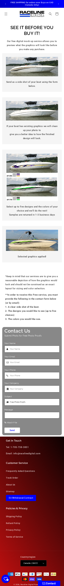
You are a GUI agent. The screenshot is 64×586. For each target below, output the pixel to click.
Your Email (10, 356)
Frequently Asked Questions (20, 471)
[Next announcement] (58, 4)
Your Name (10, 343)
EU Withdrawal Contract (21, 498)
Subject (8, 396)
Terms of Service (14, 537)
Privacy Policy (13, 530)
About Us (10, 484)
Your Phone (10, 370)
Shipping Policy (14, 516)
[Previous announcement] (5, 4)
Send (12, 430)
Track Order (12, 478)
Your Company (11, 383)
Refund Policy (13, 523)
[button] (6, 14)
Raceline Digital (27, 585)
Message (8, 410)
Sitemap (10, 491)
